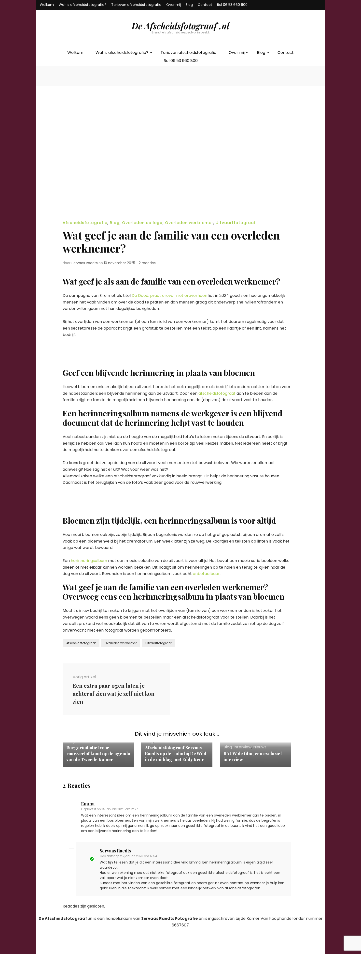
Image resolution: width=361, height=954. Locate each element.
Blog (189, 4)
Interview (242, 747)
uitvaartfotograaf (158, 643)
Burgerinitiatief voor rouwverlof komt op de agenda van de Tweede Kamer (98, 753)
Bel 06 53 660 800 (232, 4)
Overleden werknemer (189, 223)
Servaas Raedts (84, 262)
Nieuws (259, 747)
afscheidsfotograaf (217, 393)
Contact (205, 4)
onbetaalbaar (206, 573)
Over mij (173, 4)
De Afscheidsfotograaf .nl (180, 25)
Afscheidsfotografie (85, 223)
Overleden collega (142, 223)
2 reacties (147, 262)
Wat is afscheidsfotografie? (82, 4)
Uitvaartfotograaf (236, 223)
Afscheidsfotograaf (81, 643)
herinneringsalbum (89, 560)
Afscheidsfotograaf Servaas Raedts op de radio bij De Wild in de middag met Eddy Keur (175, 753)
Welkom (47, 4)
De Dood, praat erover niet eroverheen (169, 295)
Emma (88, 804)
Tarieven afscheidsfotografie (136, 4)
